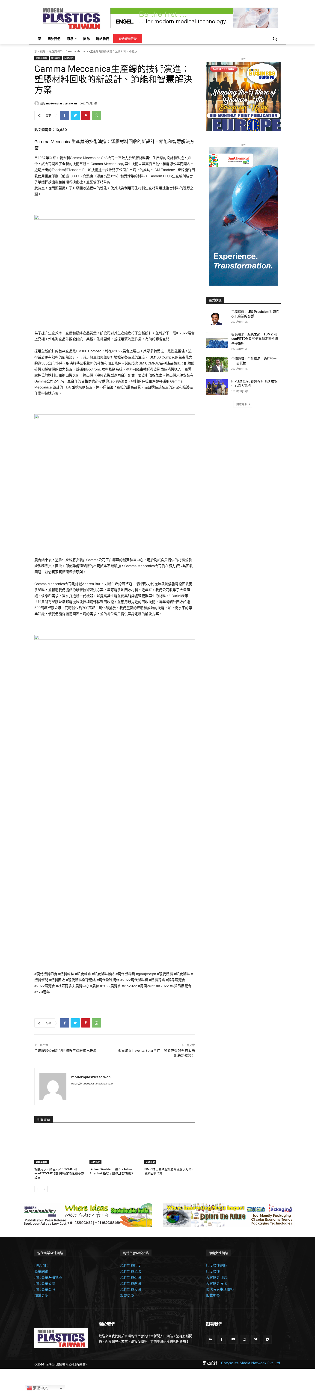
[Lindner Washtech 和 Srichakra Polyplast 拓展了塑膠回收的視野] (114, 1146)
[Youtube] (233, 1339)
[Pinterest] (85, 115)
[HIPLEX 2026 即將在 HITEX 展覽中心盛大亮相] (217, 387)
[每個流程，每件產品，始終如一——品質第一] (217, 364)
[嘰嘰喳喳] (75, 115)
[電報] (267, 1339)
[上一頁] (37, 1189)
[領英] (210, 1339)
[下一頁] (45, 1189)
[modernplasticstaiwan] (37, 103)
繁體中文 (40, 1388)
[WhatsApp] (96, 115)
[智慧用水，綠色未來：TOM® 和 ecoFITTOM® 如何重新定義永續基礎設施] (59, 1146)
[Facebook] (64, 115)
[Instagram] (244, 1339)
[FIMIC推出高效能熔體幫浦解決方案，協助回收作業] (169, 1146)
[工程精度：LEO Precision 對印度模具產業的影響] (217, 317)
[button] (274, 38)
